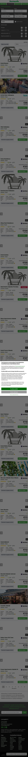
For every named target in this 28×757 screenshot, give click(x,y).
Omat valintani (14, 392)
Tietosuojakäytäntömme (14, 394)
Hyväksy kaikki (14, 389)
